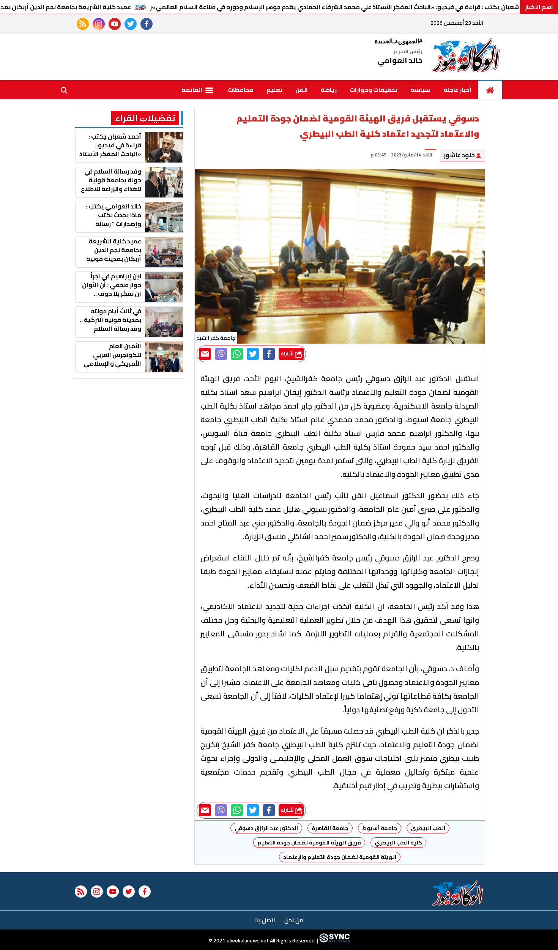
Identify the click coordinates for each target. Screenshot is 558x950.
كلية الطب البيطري (398, 842)
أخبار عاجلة (457, 89)
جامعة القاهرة (330, 828)
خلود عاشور (460, 155)
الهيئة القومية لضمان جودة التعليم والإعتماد (339, 857)
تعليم (274, 89)
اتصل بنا (265, 920)
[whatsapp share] (237, 354)
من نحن (293, 920)
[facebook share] (269, 354)
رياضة (329, 89)
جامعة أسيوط (379, 828)
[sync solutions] (334, 940)
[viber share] (221, 354)
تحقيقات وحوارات (373, 89)
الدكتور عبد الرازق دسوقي (266, 828)
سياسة (420, 89)
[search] (64, 89)
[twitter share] (253, 354)
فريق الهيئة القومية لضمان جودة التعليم (309, 842)
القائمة (192, 89)
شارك (288, 353)
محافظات (241, 89)
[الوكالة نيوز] (466, 57)
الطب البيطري (428, 828)
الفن (301, 89)
